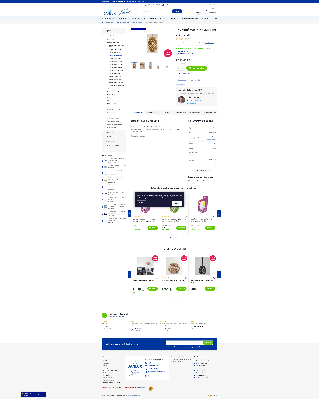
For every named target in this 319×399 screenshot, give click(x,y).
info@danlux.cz (193, 103)
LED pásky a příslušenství (112, 145)
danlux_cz (150, 376)
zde (155, 199)
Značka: (180, 84)
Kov (210, 159)
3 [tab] (173, 237)
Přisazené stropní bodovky (114, 92)
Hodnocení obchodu (108, 378)
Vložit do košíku (198, 68)
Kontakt (104, 5)
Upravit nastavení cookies (134, 395)
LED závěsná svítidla (114, 52)
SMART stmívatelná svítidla (114, 110)
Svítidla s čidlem (111, 113)
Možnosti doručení (183, 51)
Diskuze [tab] (167, 112)
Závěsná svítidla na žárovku (116, 64)
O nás (104, 373)
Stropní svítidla (111, 39)
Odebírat (208, 343)
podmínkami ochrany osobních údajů (191, 347)
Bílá (210, 132)
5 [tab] (176, 237)
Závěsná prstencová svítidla (116, 70)
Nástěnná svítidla (111, 104)
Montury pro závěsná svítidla (116, 85)
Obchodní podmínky (108, 380)
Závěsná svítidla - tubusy (115, 67)
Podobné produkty (209, 112)
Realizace (119, 5)
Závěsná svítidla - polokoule (116, 73)
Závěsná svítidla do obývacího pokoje (116, 45)
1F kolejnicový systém (113, 119)
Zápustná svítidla (111, 89)
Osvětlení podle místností (202, 361)
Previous (129, 213)
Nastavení (141, 202)
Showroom (111, 5)
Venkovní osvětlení (110, 141)
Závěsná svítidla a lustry (113, 42)
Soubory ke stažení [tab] (152, 112)
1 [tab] (170, 237)
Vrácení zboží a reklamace (110, 370)
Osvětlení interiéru (110, 36)
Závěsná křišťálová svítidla (115, 76)
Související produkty (194, 112)
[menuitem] (110, 18)
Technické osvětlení (112, 107)
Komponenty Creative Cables (113, 150)
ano (215, 154)
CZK (213, 5)
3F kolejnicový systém (113, 121)
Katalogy (127, 5)
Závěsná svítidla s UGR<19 (116, 82)
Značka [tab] (181, 112)
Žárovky (109, 116)
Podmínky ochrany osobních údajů (112, 382)
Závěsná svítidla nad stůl (115, 55)
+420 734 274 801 (153, 368)
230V (214, 144)
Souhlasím (177, 203)
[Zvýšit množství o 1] (182, 67)
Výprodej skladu (111, 127)
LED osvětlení (110, 101)
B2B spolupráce (107, 375)
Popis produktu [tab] (138, 112)
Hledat (177, 11)
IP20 (214, 148)
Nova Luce (213, 128)
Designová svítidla (112, 95)
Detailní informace (209, 43)
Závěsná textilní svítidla (115, 79)
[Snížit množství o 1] (182, 69)
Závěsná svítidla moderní (115, 49)
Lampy (109, 98)
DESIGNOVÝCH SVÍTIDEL (118, 1)
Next (219, 213)
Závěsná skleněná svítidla (115, 61)
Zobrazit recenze (120, 316)
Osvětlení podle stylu (201, 363)
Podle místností (110, 132)
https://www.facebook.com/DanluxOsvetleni (157, 372)
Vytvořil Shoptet (213, 395)
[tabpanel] (145, 214)
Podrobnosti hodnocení (196, 38)
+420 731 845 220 (195, 101)
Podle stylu (108, 137)
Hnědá (214, 132)
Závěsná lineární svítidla (115, 58)
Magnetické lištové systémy (114, 124)
